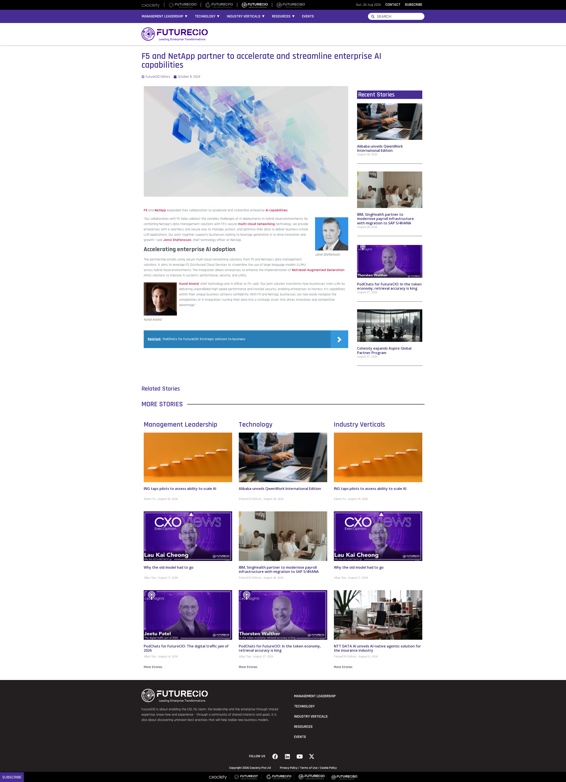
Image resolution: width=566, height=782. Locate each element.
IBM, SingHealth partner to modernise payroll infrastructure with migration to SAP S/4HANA (385, 218)
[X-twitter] (311, 756)
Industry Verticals (359, 424)
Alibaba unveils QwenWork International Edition (380, 148)
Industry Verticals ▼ (246, 16)
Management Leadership (180, 424)
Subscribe (12, 777)
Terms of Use (308, 768)
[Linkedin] (287, 756)
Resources (303, 726)
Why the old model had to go (168, 567)
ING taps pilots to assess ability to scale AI (180, 488)
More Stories (153, 667)
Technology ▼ (207, 16)
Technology (255, 424)
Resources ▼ (283, 16)
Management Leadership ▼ (165, 16)
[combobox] (396, 16)
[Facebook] (275, 756)
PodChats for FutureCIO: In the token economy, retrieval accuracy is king (389, 286)
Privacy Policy (288, 768)
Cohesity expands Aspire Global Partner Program (384, 350)
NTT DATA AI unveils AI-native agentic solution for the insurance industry (377, 648)
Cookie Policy (328, 768)
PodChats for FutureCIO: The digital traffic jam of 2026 (186, 648)
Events (308, 16)
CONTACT (392, 4)
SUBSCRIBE (413, 4)
